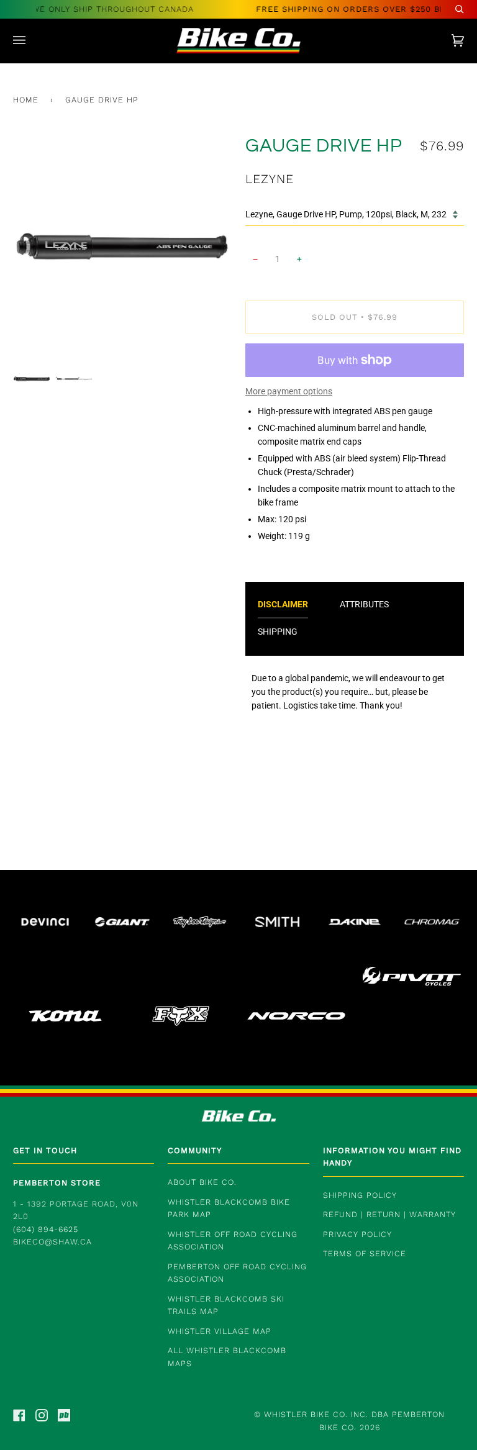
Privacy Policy (357, 1234)
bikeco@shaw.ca (52, 1241)
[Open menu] (31, 41)
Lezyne (269, 178)
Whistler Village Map (219, 1331)
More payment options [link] (288, 391)
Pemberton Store (57, 1182)
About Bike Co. (202, 1182)
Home (26, 99)
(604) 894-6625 (45, 1229)
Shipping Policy (360, 1195)
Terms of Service (364, 1253)
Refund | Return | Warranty (389, 1214)
